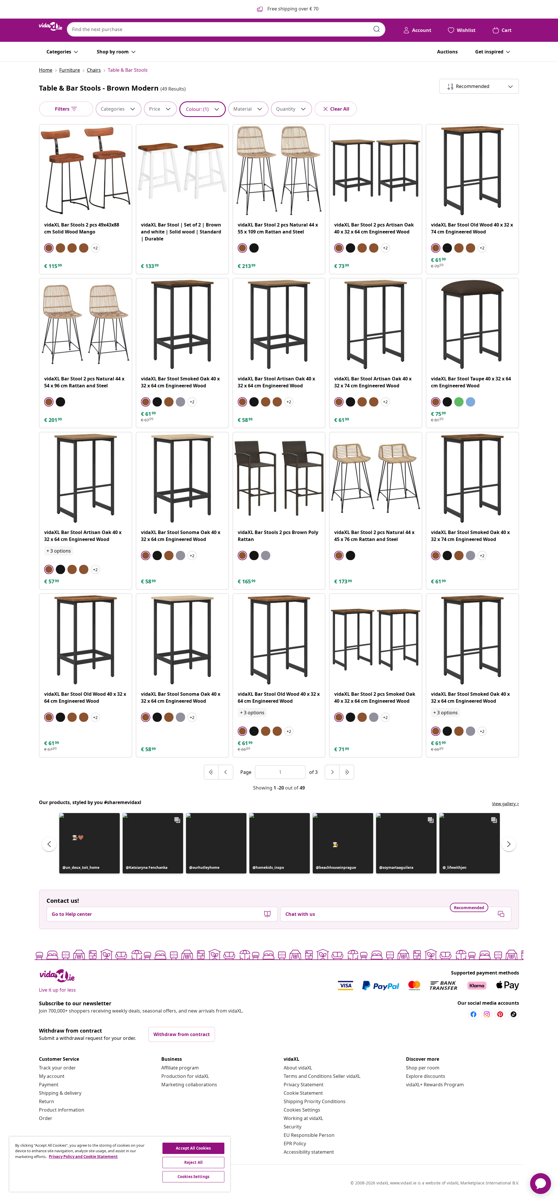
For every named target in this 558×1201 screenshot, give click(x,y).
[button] (89, 843)
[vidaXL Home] (50, 26)
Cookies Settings (302, 1110)
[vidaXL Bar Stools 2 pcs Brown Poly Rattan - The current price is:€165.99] (279, 478)
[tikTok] (513, 1014)
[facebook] (473, 1014)
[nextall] (347, 772)
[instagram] (487, 1014)
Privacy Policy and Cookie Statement (83, 1156)
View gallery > (505, 803)
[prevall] (211, 772)
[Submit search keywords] (376, 29)
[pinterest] (500, 1014)
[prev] (226, 772)
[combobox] (226, 29)
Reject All (193, 1162)
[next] (332, 772)
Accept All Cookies (193, 1148)
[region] (119, 1164)
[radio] (48, 248)
